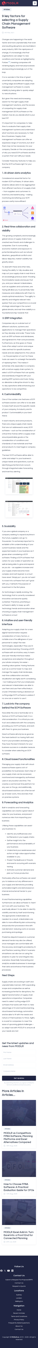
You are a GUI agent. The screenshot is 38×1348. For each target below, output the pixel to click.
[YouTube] (8, 1270)
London (19, 1298)
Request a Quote (19, 1286)
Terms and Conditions (19, 1316)
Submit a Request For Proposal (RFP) (19, 1280)
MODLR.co (15, 1337)
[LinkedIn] (12, 1270)
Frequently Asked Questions (19, 1323)
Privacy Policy (19, 1319)
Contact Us (19, 1283)
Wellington (19, 1301)
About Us (19, 1326)
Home (19, 1310)
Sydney (19, 1295)
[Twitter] (5, 1270)
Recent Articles (19, 1313)
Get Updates (19, 1078)
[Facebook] (1, 1270)
